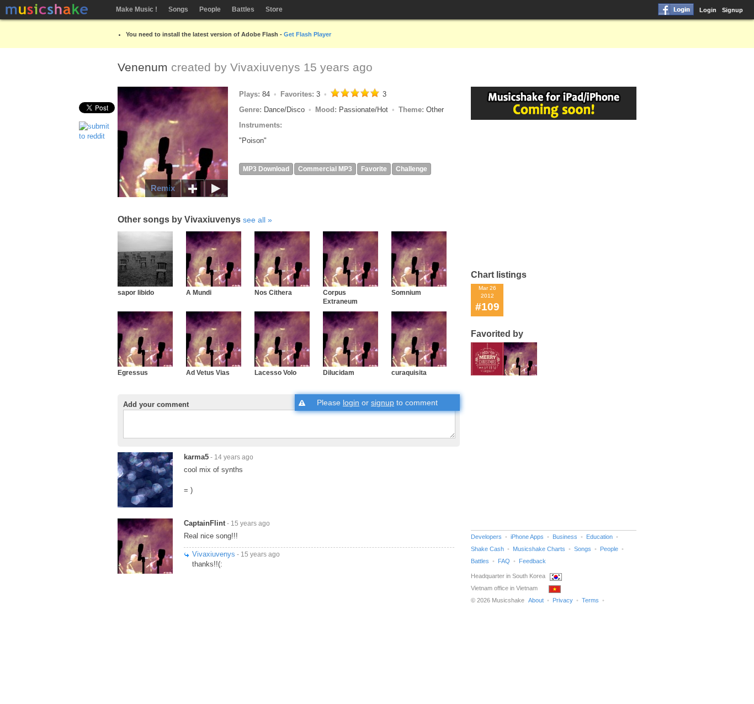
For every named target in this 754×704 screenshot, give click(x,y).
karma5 (196, 457)
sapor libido (136, 292)
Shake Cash (487, 549)
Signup (732, 10)
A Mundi (198, 292)
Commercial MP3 (325, 169)
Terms (590, 600)
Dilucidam (338, 372)
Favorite (374, 169)
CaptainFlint (204, 523)
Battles (243, 9)
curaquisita (409, 372)
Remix (163, 188)
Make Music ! (136, 9)
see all (254, 219)
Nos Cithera (273, 292)
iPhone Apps (527, 536)
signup (382, 402)
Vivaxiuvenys (265, 67)
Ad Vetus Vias (208, 372)
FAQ (504, 561)
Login (707, 10)
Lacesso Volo (275, 372)
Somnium (406, 292)
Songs (178, 9)
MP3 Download (266, 169)
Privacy (563, 600)
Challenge (411, 169)
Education (599, 536)
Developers (486, 536)
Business (565, 536)
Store (274, 9)
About (536, 600)
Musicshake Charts (539, 549)
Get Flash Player (307, 34)
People (210, 9)
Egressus (133, 372)
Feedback (532, 561)
